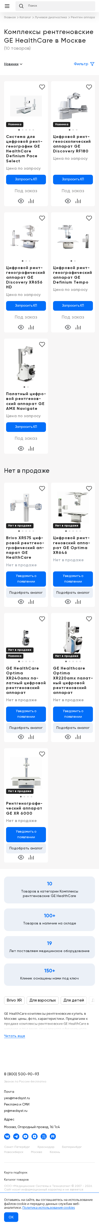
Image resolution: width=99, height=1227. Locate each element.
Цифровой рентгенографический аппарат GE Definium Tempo (72, 275)
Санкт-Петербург (17, 1147)
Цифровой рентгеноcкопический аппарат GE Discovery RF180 (72, 144)
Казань (55, 1152)
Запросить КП (26, 179)
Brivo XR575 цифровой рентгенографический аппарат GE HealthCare (25, 548)
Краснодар (46, 1147)
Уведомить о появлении (26, 578)
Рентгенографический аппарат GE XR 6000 (24, 808)
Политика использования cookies (48, 1207)
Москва (36, 1152)
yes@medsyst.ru (17, 1098)
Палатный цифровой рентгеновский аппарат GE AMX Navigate (26, 401)
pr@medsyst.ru (15, 1111)
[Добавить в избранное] (42, 87)
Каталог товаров (16, 1179)
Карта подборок (15, 1172)
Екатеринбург (72, 1147)
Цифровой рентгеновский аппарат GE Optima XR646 (71, 545)
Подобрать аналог (26, 592)
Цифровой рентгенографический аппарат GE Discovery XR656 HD (25, 278)
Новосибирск (13, 1152)
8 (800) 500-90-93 (21, 1074)
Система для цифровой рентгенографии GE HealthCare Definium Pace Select (24, 149)
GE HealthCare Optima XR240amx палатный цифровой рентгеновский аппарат (26, 681)
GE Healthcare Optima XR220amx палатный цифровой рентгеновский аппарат (73, 681)
